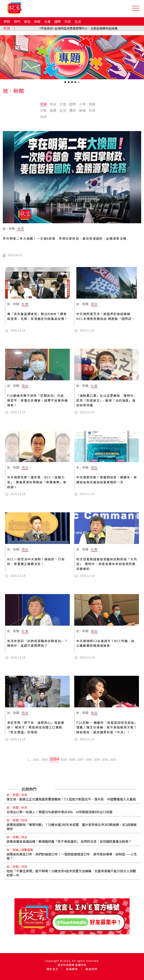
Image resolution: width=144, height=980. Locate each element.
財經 (37, 21)
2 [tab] (69, 83)
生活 (78, 21)
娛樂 (82, 110)
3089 (97, 759)
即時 (7, 21)
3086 (72, 759)
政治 (27, 21)
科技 (67, 21)
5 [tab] (79, 83)
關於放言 (52, 969)
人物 (82, 104)
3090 (105, 759)
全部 (43, 104)
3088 (88, 759)
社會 (47, 21)
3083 (44, 759)
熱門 (17, 21)
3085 (64, 759)
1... (29, 759)
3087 (80, 759)
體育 (72, 110)
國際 (57, 21)
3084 (54, 758)
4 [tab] (76, 83)
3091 (113, 759)
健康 (53, 110)
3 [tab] (72, 83)
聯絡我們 (92, 969)
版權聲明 (72, 969)
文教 (43, 110)
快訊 (43, 116)
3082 (36, 759)
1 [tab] (65, 83)
